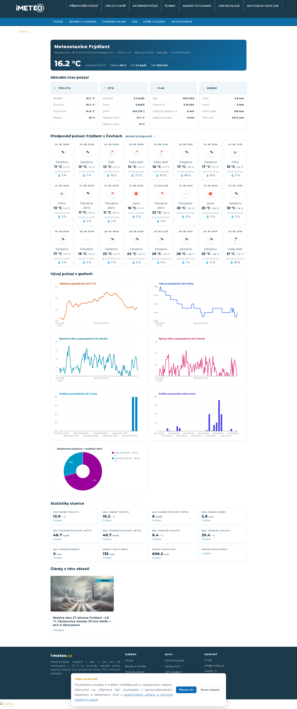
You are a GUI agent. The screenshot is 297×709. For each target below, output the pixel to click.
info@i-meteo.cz (214, 665)
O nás (208, 660)
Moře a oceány (154, 21)
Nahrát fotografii (197, 5)
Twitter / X (211, 671)
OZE (134, 21)
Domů (23, 31)
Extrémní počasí (145, 5)
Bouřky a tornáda (82, 21)
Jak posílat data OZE (263, 5)
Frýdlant (57, 520)
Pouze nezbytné (210, 689)
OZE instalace (229, 5)
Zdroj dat (162, 52)
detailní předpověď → (140, 136)
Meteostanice (182, 21)
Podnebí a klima (114, 21)
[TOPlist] (6, 704)
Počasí (58, 21)
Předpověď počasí (84, 5)
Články (170, 5)
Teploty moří (115, 5)
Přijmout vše (186, 689)
